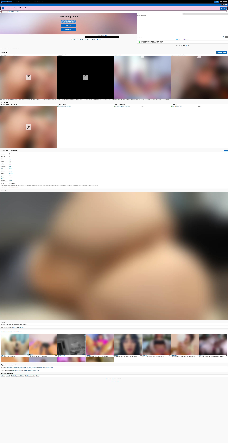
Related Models (17, 332)
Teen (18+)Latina (21, 375)
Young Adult (15, 367)
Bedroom (47, 367)
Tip (102, 37)
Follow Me (225, 150)
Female (10, 159)
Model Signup (224, 4)
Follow (75, 39)
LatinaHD (8, 375)
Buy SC (100, 39)
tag (13, 1)
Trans (2, 170)
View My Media (68, 29)
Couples (10, 168)
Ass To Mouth (26, 370)
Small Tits (10, 180)
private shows (17, 1)
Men (2, 168)
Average (10, 176)
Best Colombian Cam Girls (13, 186)
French (10, 164)
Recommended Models (6, 332)
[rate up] (182, 45)
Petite (10, 175)
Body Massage (20, 368)
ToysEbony (27, 375)
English (10, 163)
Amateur (40, 367)
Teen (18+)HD (13, 375)
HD (18, 367)
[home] (6, 2)
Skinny (2, 176)
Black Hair (10, 171)
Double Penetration (19, 370)
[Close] (227, 11)
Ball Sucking (37, 370)
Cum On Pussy (31, 370)
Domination (26, 368)
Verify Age (223, 8)
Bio (9, 11)
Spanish (2, 164)
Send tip (68, 25)
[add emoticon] (223, 37)
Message (87, 39)
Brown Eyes (11, 173)
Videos (12, 11)
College (44, 367)
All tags (37, 375)
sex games (28, 1)
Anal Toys (14, 370)
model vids (33, 1)
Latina (30, 367)
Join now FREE (223, 1)
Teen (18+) (11, 367)
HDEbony (3, 375)
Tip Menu (81, 39)
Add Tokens (105, 35)
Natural (51, 367)
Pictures (17, 11)
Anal (16, 368)
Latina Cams (15, 327)
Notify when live (68, 21)
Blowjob (13, 368)
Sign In (216, 1)
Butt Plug (30, 368)
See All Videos (221, 52)
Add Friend (93, 39)
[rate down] (186, 45)
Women (10, 166)
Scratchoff (186, 39)
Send (226, 36)
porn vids (23, 1)
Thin (1, 178)
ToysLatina (33, 375)
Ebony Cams (21, 327)
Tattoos (10, 181)
